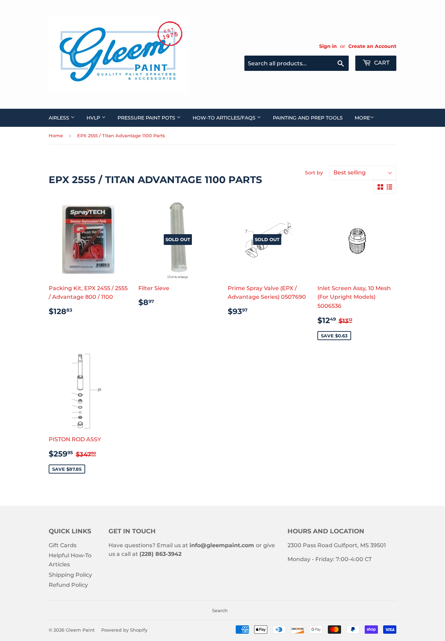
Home (56, 135)
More (362, 118)
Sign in (328, 46)
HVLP (94, 118)
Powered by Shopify (124, 630)
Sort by (314, 173)
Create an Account (372, 46)
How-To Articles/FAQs (225, 118)
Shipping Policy (70, 575)
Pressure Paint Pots (147, 118)
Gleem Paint (80, 630)
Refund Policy (68, 585)
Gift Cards (62, 545)
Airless (60, 118)
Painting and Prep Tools (308, 118)
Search (220, 610)
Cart (381, 62)
